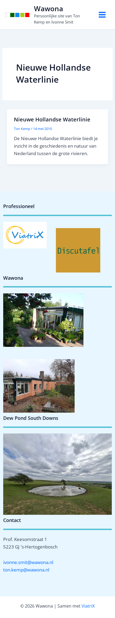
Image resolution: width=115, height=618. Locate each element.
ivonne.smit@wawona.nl (28, 562)
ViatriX (88, 606)
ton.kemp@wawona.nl (26, 570)
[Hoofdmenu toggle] (102, 14)
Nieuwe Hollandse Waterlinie (52, 119)
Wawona (48, 8)
